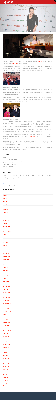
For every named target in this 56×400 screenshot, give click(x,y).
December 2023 (6, 253)
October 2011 (6, 327)
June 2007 (5, 341)
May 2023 (5, 272)
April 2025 (5, 217)
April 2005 (5, 372)
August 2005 (6, 366)
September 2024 (7, 231)
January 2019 (6, 281)
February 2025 (6, 220)
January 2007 (6, 347)
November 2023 (6, 256)
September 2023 (7, 261)
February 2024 (6, 248)
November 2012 (6, 322)
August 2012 (6, 325)
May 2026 (5, 198)
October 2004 (6, 377)
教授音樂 (40, 61)
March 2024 (6, 245)
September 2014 (7, 306)
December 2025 (6, 206)
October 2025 (6, 209)
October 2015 (6, 300)
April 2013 (5, 319)
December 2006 (6, 350)
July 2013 (5, 314)
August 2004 (6, 380)
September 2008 (7, 330)
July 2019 (5, 278)
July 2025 (5, 212)
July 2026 (5, 195)
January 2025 (6, 223)
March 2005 (6, 374)
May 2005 (5, 369)
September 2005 (7, 363)
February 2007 (6, 344)
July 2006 (5, 352)
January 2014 (6, 308)
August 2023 (6, 264)
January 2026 (6, 204)
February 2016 (6, 292)
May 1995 (5, 385)
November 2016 (6, 286)
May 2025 (5, 215)
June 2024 (5, 237)
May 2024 (5, 239)
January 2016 (6, 294)
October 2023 (6, 259)
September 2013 (7, 311)
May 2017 (5, 283)
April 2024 (5, 242)
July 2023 (5, 267)
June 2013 (5, 317)
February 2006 (6, 358)
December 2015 (6, 297)
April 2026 (5, 201)
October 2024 (6, 228)
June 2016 (5, 289)
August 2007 (6, 339)
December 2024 (6, 226)
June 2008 (5, 333)
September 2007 (7, 336)
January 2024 (6, 250)
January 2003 (6, 383)
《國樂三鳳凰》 (15, 63)
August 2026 (6, 193)
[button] (51, 2)
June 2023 (5, 270)
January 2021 (6, 275)
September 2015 (7, 303)
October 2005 (6, 361)
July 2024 (5, 234)
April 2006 (5, 355)
